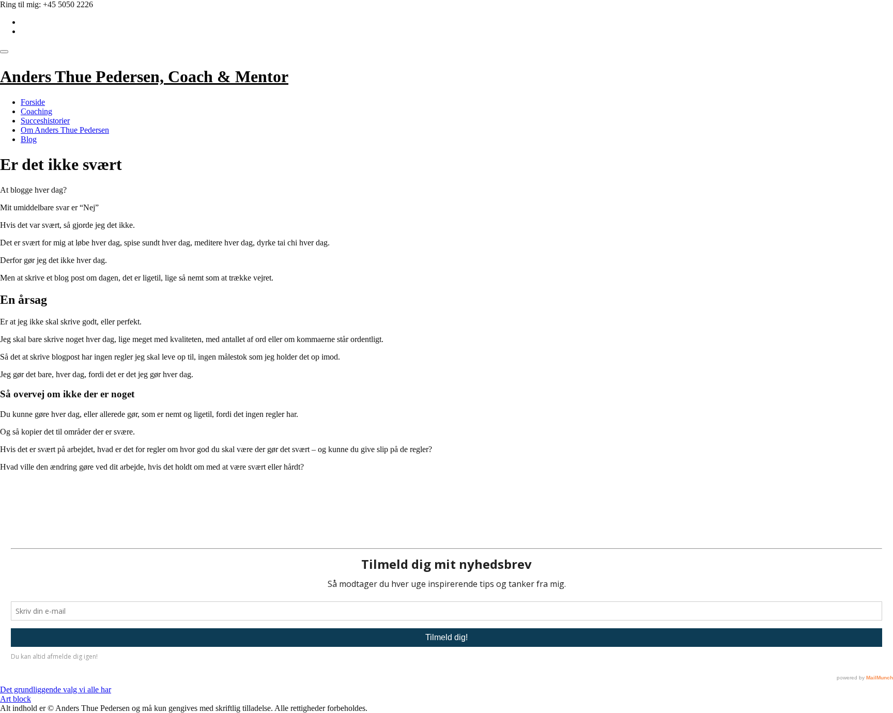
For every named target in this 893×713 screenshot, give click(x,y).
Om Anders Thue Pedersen (65, 130)
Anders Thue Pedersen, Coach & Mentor (144, 76)
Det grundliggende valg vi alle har (55, 689)
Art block (15, 698)
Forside (33, 102)
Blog (29, 139)
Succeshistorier (45, 120)
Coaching (36, 111)
